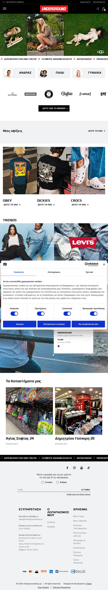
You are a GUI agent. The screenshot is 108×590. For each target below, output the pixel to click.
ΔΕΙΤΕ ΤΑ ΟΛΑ (95, 131)
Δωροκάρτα (85, 2)
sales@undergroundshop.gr (31, 519)
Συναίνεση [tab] (19, 272)
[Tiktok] (89, 468)
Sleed (89, 583)
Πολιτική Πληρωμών (78, 553)
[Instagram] (74, 468)
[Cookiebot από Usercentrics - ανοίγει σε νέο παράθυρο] (86, 264)
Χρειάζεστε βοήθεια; (15, 2)
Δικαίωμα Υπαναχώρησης (80, 526)
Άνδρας (63, 482)
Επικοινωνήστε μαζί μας (80, 534)
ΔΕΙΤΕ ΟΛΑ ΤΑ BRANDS (54, 108)
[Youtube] (82, 468)
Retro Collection (80, 521)
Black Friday (78, 516)
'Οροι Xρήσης (43, 587)
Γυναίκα (48, 482)
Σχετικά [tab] (89, 272)
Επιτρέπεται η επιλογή (54, 324)
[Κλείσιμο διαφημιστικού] (104, 264)
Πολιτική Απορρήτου (62, 587)
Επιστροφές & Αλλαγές (79, 541)
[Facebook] (67, 468)
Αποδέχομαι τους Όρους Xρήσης (79, 494)
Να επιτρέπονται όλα (88, 324)
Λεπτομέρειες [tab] (54, 272)
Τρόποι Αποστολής (78, 561)
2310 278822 (24, 528)
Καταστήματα (99, 2)
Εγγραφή (51, 526)
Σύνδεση (51, 522)
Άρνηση (19, 324)
